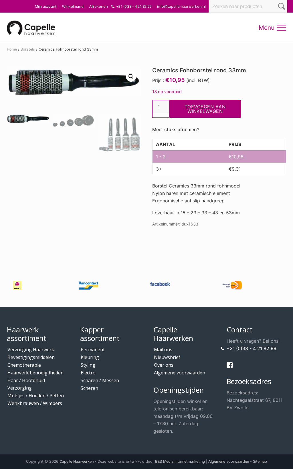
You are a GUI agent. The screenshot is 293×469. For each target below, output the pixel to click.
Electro (88, 373)
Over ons (163, 365)
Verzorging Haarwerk (30, 349)
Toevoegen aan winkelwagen (205, 109)
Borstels (28, 49)
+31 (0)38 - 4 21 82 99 (251, 348)
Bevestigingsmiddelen (31, 357)
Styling (88, 365)
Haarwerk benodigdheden (35, 373)
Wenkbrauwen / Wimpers (34, 403)
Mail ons (163, 349)
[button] (281, 28)
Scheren (89, 388)
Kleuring (90, 357)
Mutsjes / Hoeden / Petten (35, 395)
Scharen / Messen (100, 380)
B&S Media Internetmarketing (180, 461)
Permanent (93, 349)
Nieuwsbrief (167, 357)
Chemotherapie (24, 365)
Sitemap (260, 461)
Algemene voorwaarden (179, 373)
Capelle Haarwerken (77, 461)
